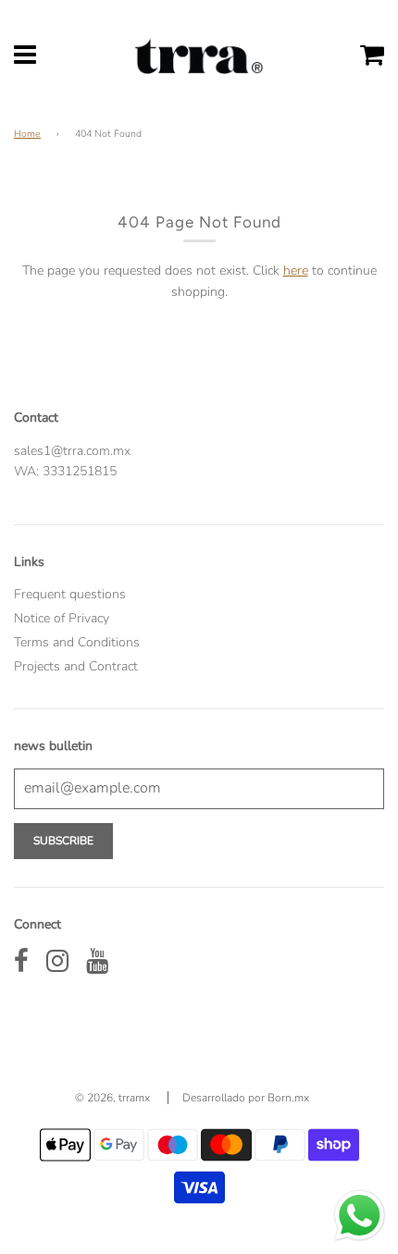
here (295, 270)
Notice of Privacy (61, 618)
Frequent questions (70, 594)
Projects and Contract (76, 666)
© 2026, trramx (112, 1097)
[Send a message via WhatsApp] (359, 1215)
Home (27, 134)
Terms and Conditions (77, 642)
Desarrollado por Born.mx (245, 1097)
